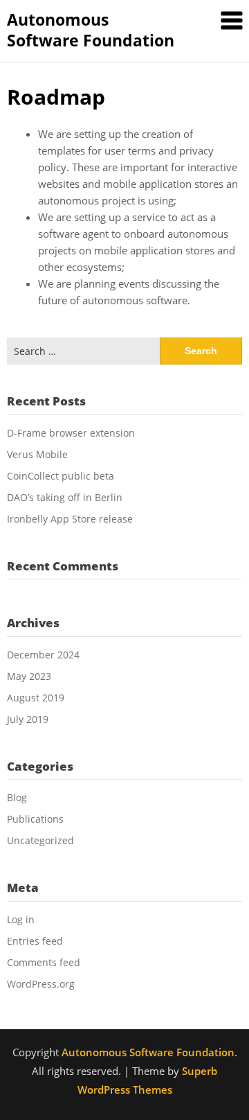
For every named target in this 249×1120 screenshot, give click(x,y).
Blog (17, 797)
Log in (21, 919)
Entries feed (35, 940)
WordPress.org (41, 983)
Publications (35, 818)
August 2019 (35, 697)
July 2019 (27, 719)
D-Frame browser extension (71, 432)
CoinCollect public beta (60, 475)
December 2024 (43, 654)
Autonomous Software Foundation (90, 29)
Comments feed (43, 962)
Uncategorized (40, 840)
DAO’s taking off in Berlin (64, 497)
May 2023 (29, 676)
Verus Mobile (37, 454)
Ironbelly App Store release (70, 518)
